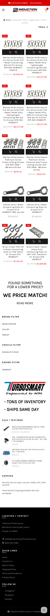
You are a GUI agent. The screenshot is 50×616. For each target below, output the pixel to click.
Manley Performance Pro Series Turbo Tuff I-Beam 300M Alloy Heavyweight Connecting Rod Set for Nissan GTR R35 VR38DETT (13, 115)
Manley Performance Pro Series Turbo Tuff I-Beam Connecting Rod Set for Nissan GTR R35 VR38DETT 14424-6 (13, 63)
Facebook (9, 595)
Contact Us (7, 561)
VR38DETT (6, 369)
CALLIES (5, 329)
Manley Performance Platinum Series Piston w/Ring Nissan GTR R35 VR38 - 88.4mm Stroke (13, 162)
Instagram (9, 591)
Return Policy (8, 565)
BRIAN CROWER (9, 324)
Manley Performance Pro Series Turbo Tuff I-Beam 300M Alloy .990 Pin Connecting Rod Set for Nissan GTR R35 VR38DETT (37, 113)
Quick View (16, 52)
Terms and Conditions (12, 573)
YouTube (8, 599)
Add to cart (10, 52)
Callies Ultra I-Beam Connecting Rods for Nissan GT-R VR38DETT (37, 208)
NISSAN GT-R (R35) (10, 352)
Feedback (38, 611)
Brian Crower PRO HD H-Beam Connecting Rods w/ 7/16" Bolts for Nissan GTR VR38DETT (13, 252)
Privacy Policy (8, 577)
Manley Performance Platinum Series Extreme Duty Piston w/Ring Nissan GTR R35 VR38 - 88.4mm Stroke (36, 163)
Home (8, 20)
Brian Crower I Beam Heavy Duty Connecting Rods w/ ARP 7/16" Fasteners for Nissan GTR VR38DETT (37, 253)
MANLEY (5, 335)
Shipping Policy (9, 569)
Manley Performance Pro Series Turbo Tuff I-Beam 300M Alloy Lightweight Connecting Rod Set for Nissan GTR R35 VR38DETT (37, 65)
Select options (10, 152)
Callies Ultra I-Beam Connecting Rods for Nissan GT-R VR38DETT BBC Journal (13, 208)
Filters (42, 27)
